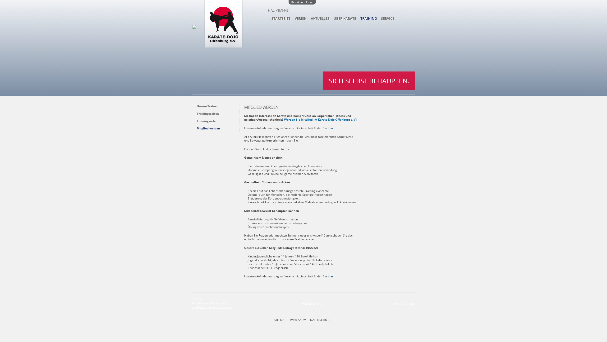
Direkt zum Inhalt (302, 2)
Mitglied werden (208, 128)
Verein (301, 18)
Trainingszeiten (208, 114)
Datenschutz (320, 320)
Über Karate (345, 18)
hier (330, 128)
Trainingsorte (206, 121)
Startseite (280, 18)
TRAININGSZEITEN (311, 304)
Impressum (298, 320)
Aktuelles (320, 18)
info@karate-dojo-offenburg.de (212, 307)
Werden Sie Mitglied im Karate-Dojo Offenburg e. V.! (320, 120)
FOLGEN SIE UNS (404, 304)
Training (368, 18)
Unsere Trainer (207, 106)
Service (387, 18)
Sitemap (280, 320)
